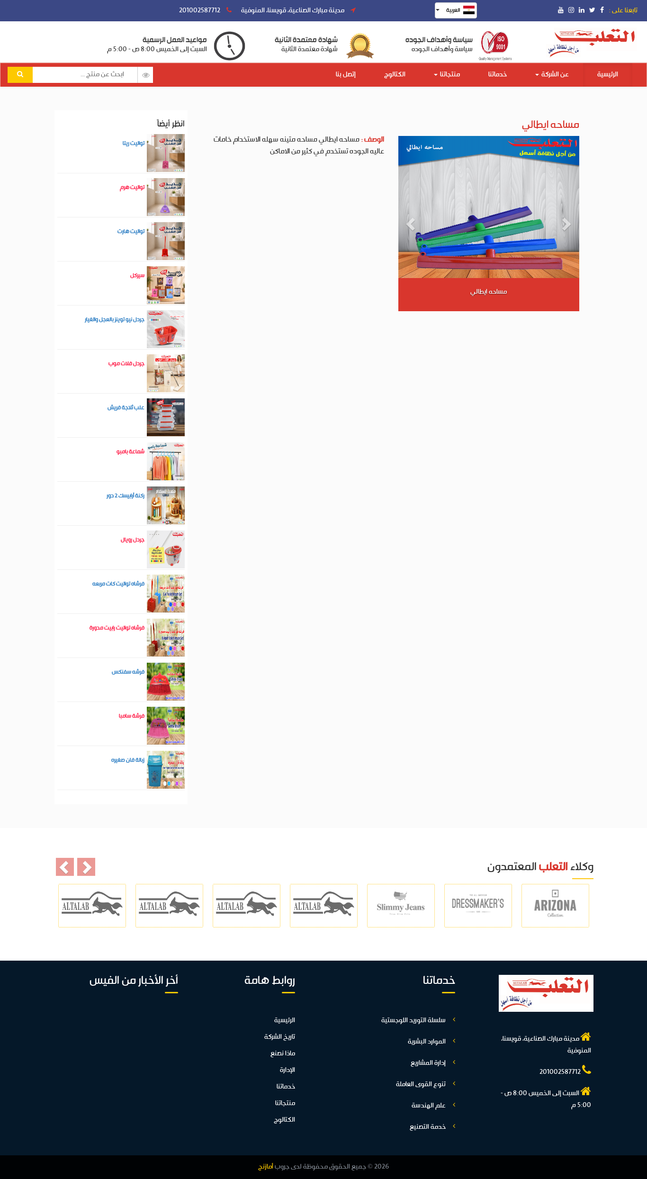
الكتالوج (394, 74)
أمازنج (265, 1166)
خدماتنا (497, 74)
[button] (411, 223)
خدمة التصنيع (428, 1127)
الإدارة (287, 1070)
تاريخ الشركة (279, 1037)
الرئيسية (607, 74)
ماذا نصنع (282, 1053)
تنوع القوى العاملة (421, 1084)
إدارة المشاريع (428, 1063)
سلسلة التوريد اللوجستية (413, 1020)
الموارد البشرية (427, 1041)
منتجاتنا (449, 74)
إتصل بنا (346, 74)
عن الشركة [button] (554, 74)
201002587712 (200, 10)
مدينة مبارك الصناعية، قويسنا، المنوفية (293, 10)
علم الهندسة (429, 1105)
